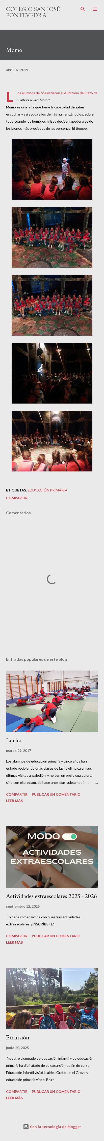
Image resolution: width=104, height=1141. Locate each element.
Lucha (13, 740)
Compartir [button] (17, 498)
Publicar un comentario (56, 794)
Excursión (17, 1037)
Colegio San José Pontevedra (33, 12)
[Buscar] (83, 9)
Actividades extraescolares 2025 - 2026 (51, 896)
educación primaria (47, 490)
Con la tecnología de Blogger (55, 1126)
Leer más (14, 800)
